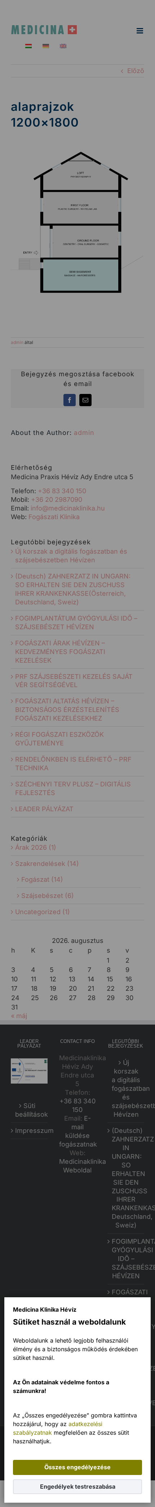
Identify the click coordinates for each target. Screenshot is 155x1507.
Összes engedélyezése (77, 1467)
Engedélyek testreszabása (77, 1486)
